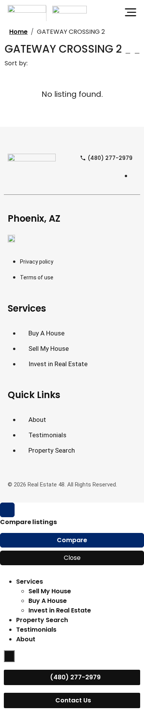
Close (72, 557)
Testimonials (36, 629)
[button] (128, 50)
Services (29, 581)
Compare (72, 540)
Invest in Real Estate (59, 610)
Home (18, 31)
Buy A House (47, 600)
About (25, 639)
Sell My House (49, 591)
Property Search (42, 620)
